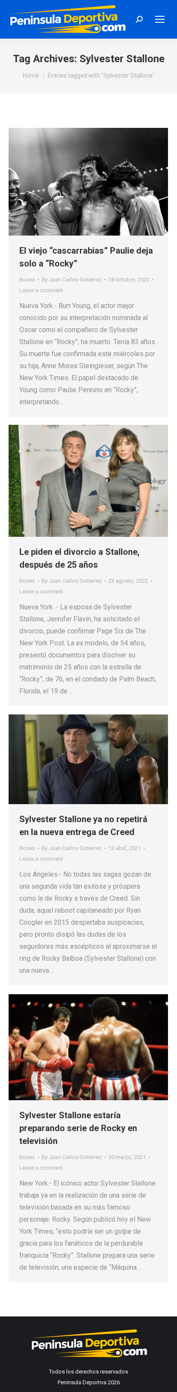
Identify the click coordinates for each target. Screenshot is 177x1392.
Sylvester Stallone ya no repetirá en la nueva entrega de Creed (83, 825)
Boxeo (27, 279)
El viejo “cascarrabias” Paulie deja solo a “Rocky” (86, 257)
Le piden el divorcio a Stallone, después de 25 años (79, 558)
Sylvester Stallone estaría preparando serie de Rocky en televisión (78, 1128)
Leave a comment (41, 290)
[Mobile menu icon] (159, 19)
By (72, 279)
